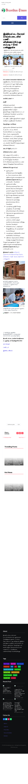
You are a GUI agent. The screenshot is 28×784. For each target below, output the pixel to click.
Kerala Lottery (17, 669)
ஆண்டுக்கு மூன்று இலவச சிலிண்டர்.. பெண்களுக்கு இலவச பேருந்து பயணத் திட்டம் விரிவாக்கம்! (9, 486)
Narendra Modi (7, 677)
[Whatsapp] (11, 719)
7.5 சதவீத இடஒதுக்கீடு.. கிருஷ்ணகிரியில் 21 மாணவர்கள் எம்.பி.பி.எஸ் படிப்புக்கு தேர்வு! (14, 321)
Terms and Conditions (8, 732)
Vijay (19, 666)
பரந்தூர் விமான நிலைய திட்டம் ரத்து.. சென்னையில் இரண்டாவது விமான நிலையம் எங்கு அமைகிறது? (18, 460)
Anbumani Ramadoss (8, 675)
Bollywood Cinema (15, 672)
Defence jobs (11, 424)
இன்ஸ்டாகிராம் (7, 350)
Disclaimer (6, 735)
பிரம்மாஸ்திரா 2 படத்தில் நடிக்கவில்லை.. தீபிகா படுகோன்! (8, 462)
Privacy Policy (6, 729)
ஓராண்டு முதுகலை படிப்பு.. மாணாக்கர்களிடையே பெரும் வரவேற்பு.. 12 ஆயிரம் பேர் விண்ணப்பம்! (14, 270)
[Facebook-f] (4, 719)
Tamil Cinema (6, 663)
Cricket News (6, 666)
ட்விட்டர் (6, 347)
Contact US (6, 726)
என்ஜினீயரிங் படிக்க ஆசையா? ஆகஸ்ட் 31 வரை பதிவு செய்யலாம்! (14, 297)
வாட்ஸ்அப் (6, 344)
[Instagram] (8, 719)
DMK (12, 666)
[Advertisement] (14, 367)
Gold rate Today (7, 672)
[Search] (22, 18)
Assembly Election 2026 (8, 669)
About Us (5, 723)
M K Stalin (13, 677)
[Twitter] (6, 719)
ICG (19, 424)
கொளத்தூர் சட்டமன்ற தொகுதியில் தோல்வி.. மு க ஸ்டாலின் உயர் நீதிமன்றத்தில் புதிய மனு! (18, 486)
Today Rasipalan (20, 663)
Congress (15, 675)
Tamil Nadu (13, 663)
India (16, 666)
